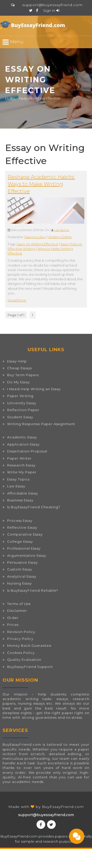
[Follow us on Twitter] (30, 10)
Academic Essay (22, 437)
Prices (13, 625)
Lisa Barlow (61, 230)
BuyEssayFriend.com (63, 806)
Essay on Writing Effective (37, 244)
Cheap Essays (19, 368)
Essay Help (17, 361)
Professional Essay (24, 548)
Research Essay (21, 465)
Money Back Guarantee (29, 645)
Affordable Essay (22, 493)
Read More (17, 300)
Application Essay (23, 444)
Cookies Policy (21, 653)
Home (10, 98)
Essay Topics (18, 479)
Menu (16, 42)
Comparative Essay (25, 534)
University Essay (21, 403)
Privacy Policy (20, 639)
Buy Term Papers (23, 375)
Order (13, 618)
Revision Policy (21, 632)
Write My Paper (22, 472)
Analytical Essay (21, 576)
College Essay (20, 541)
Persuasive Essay (22, 562)
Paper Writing (20, 396)
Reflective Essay (22, 527)
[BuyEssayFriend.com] (33, 25)
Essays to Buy (35, 237)
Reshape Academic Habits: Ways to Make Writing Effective (41, 184)
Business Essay (20, 500)
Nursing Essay (19, 583)
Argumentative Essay (26, 555)
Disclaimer (17, 611)
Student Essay (20, 417)
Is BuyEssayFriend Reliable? (32, 590)
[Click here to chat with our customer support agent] (13, 5)
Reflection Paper (23, 410)
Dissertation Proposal (27, 451)
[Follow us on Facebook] (37, 10)
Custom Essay (19, 569)
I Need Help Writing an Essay (34, 389)
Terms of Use (19, 604)
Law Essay (16, 486)
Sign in (49, 10)
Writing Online (60, 237)
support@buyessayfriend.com (52, 5)
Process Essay (19, 520)
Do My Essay (18, 382)
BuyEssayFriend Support (30, 667)
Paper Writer (19, 458)
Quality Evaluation (24, 659)
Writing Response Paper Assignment (41, 424)
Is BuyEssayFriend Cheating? (33, 507)
